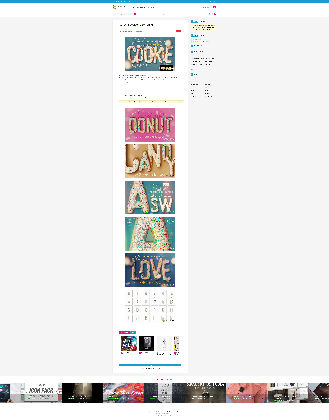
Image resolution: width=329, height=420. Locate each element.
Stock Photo (170, 14)
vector (204, 67)
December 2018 (208, 96)
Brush (150, 14)
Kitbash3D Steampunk (129, 353)
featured (208, 58)
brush (196, 56)
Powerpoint (236, 400)
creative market (203, 56)
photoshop (194, 64)
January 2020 (194, 81)
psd (210, 64)
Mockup (162, 14)
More (195, 14)
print (206, 64)
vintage (210, 67)
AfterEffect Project (73, 398)
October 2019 (208, 81)
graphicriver (194, 61)
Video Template (186, 14)
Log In (209, 1)
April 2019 (207, 90)
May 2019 (193, 90)
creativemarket (195, 58)
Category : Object (137, 31)
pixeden (200, 64)
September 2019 (194, 84)
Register (214, 1)
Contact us (151, 7)
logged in (148, 368)
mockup (205, 61)
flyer (213, 58)
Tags (133, 332)
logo (200, 61)
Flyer (156, 14)
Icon (316, 398)
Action (143, 14)
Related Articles (125, 332)
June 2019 (207, 87)
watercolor (193, 69)
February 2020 (208, 78)
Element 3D (29, 398)
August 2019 (207, 84)
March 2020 (193, 78)
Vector (178, 14)
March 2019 (193, 93)
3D (192, 56)
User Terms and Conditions (173, 411)
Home (133, 7)
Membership (141, 7)
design (202, 58)
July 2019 (193, 87)
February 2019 (208, 93)
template (193, 67)
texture (199, 67)
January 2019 (194, 96)
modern (211, 61)
